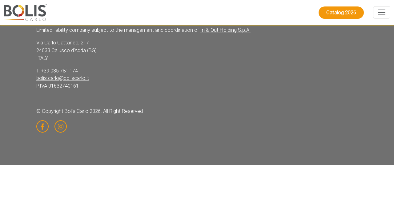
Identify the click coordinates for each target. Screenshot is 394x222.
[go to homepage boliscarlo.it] (25, 12)
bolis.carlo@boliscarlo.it (62, 78)
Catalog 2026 (341, 12)
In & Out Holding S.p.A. (225, 30)
